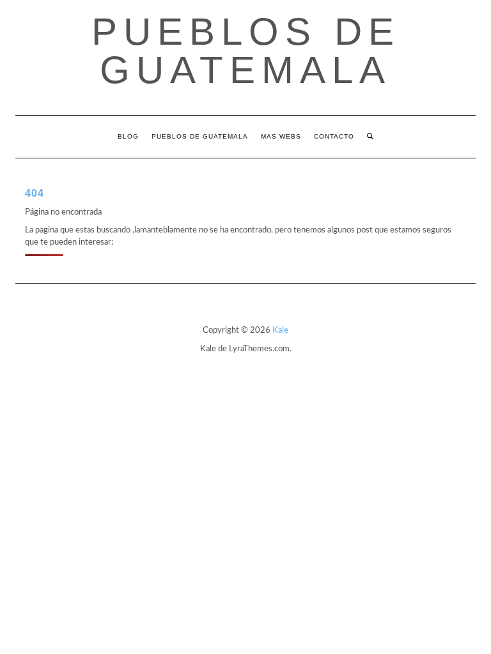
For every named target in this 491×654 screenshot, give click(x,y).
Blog (128, 136)
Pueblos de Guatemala (245, 50)
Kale (280, 330)
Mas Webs (281, 136)
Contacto (334, 136)
